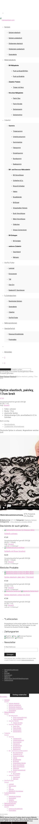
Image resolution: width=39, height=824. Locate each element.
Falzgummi (17, 148)
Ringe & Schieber (19, 186)
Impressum (8, 675)
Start (1, 376)
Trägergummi (17, 131)
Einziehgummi (18, 153)
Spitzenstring (17, 115)
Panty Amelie (17, 104)
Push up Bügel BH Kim (20, 71)
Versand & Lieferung (11, 670)
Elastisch (13, 376)
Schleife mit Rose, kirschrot (14, 551)
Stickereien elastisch (16, 43)
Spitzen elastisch (14, 32)
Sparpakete (13, 54)
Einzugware (13, 274)
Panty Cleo (16, 98)
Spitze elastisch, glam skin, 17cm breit (19, 577)
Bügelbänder (17, 197)
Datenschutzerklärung (27, 660)
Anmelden (8, 352)
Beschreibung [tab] (9, 424)
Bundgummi (17, 159)
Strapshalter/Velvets (20, 208)
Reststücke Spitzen (15, 301)
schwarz (24, 522)
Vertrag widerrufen (19, 695)
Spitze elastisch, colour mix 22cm (17, 595)
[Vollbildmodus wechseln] (3, 814)
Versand (6, 405)
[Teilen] (5, 814)
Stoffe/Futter (13, 317)
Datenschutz (8, 680)
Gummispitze (17, 142)
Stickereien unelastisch (16, 49)
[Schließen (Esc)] (7, 814)
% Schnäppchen (10, 296)
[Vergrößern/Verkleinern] (1, 814)
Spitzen (7, 27)
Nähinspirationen (10, 323)
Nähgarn (16, 257)
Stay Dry (11, 285)
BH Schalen (17, 241)
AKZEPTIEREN (6, 823)
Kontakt (7, 673)
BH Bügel (16, 202)
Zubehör (12, 312)
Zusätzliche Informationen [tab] (14, 426)
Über (6, 671)
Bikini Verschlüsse (19, 219)
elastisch (17, 522)
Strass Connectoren (20, 230)
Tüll (10, 279)
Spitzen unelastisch (15, 38)
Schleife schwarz (10, 534)
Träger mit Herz (18, 87)
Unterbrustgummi (19, 137)
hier (27, 627)
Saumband (17, 252)
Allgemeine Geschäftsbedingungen (16, 678)
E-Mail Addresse (9, 647)
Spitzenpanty (17, 109)
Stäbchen (16, 224)
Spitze (30, 522)
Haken (15, 191)
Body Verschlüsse (19, 213)
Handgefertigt (9, 328)
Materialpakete (10, 60)
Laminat (11, 268)
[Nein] (28, 823)
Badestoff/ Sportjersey (17, 290)
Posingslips (12, 339)
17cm (12, 522)
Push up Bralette (18, 76)
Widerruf (7, 677)
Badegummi (17, 164)
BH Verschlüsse (18, 175)
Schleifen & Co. (18, 180)
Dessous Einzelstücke (16, 334)
